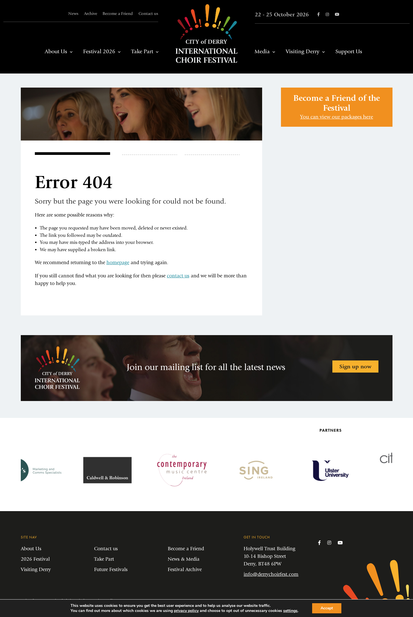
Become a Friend (118, 13)
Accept (327, 608)
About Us (56, 51)
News (73, 13)
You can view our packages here (336, 117)
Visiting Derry (302, 51)
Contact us (148, 13)
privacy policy (186, 610)
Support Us (348, 51)
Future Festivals (111, 570)
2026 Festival (35, 559)
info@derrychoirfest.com (271, 574)
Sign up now (355, 366)
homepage (117, 263)
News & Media (183, 559)
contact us (178, 276)
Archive (90, 13)
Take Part (142, 51)
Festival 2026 (99, 51)
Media (262, 51)
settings (290, 610)
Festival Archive (185, 570)
